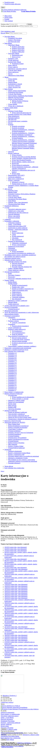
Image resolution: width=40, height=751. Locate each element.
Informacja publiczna (10, 410)
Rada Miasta (8, 43)
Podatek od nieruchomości (19, 285)
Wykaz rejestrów (17, 155)
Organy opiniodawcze (14, 327)
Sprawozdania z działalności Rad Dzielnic (20, 96)
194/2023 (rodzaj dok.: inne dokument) (15, 637)
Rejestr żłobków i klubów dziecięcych (23, 162)
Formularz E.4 (12, 370)
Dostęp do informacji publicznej (17, 412)
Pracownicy (11, 277)
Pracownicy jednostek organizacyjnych (19, 278)
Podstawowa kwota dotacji (16, 246)
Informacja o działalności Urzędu (18, 458)
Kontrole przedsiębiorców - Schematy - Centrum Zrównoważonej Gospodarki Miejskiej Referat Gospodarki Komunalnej (24, 141)
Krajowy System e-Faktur (15, 446)
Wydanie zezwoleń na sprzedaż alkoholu (24, 156)
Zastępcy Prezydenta (14, 40)
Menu (7, 33)
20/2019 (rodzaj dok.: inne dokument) (15, 547)
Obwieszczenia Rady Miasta (16, 204)
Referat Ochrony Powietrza (16, 443)
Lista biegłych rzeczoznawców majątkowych (21, 253)
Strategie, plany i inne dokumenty (18, 202)
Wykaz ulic (11, 80)
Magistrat (7, 109)
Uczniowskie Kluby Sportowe (21, 339)
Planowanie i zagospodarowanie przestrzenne (17, 348)
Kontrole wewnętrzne (18, 126)
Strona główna (8, 466)
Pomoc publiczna (17, 295)
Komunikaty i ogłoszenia (11, 221)
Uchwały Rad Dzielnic (15, 94)
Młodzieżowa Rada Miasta (16, 75)
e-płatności (7, 219)
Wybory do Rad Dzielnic (15, 99)
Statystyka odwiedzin (14, 409)
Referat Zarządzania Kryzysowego (18, 439)
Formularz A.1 (12, 353)
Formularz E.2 (12, 366)
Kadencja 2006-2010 (18, 52)
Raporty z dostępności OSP (16, 454)
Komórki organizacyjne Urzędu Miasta (19, 114)
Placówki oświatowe (18, 263)
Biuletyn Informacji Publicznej (13, 393)
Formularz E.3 (12, 368)
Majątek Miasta (12, 302)
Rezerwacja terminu (14, 217)
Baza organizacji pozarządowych (18, 336)
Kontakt (6, 19)
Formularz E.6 (12, 373)
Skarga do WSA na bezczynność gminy (20, 417)
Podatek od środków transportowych (22, 289)
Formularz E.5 (12, 371)
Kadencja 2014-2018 (18, 48)
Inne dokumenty (16, 299)
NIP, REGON (12, 119)
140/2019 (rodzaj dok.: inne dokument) (15, 586)
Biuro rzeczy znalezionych (16, 178)
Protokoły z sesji (13, 58)
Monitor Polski (12, 192)
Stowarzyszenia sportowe (19, 338)
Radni (10, 273)
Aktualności (11, 317)
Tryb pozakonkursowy (18, 333)
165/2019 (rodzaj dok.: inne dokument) (15, 589)
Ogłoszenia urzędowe (14, 223)
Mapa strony (8, 16)
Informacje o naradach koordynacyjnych (16, 349)
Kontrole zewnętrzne (18, 128)
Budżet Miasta (12, 282)
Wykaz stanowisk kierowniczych (21, 112)
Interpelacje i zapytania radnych (17, 68)
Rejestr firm (15, 163)
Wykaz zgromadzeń (18, 251)
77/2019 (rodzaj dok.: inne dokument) (15, 559)
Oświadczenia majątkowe (12, 272)
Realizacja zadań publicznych (17, 329)
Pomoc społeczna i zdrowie (16, 270)
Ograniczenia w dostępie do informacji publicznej (22, 419)
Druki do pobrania (17, 334)
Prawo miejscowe (13, 72)
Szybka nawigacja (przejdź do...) (10, 26)
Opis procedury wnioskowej (16, 414)
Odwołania (15, 238)
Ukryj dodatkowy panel (8, 31)
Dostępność (7, 449)
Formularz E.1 (12, 365)
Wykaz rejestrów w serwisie (20, 399)
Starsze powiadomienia (18, 319)
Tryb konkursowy (17, 331)
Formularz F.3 (12, 380)
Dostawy (14, 231)
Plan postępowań (17, 239)
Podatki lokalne (12, 283)
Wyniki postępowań (18, 236)
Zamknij (3, 729)
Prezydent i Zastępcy (14, 275)
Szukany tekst (5, 24)
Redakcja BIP (12, 407)
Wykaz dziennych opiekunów (20, 165)
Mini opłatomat (12, 444)
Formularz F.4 (12, 382)
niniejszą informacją (7, 747)
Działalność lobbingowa (11, 206)
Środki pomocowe (13, 304)
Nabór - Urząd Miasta (14, 224)
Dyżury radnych (13, 67)
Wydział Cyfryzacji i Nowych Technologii (20, 432)
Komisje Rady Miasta (14, 62)
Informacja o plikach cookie (16, 400)
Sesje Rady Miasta (13, 53)
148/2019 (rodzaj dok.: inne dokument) (15, 588)
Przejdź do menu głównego (12, 4)
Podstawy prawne (13, 321)
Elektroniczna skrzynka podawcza (18, 212)
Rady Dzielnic (8, 89)
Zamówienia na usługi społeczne (17, 228)
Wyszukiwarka (12, 395)
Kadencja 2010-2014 (18, 50)
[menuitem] (21, 39)
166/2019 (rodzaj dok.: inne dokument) (15, 593)
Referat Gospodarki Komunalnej (17, 427)
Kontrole (10, 124)
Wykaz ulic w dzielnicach (15, 106)
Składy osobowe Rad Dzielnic (17, 90)
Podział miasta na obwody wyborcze (22, 184)
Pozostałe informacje (14, 463)
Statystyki (11, 151)
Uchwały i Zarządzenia (19, 322)
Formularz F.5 (12, 383)
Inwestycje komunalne (11, 307)
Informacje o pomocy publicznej (17, 300)
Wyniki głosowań (13, 60)
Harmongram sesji (17, 55)
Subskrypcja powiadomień (16, 402)
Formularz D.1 (12, 363)
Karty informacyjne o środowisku (14, 351)
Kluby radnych (12, 65)
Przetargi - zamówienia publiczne (18, 229)
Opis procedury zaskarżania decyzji (18, 415)
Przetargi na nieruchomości (16, 241)
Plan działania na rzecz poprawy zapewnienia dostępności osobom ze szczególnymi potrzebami (22, 460)
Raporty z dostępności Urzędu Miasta (19, 453)
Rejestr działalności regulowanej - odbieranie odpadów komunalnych (25, 167)
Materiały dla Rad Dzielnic (16, 97)
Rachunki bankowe (14, 118)
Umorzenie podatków (18, 297)
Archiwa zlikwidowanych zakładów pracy (16, 305)
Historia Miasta (12, 82)
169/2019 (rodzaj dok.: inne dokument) (15, 594)
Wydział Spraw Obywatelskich (17, 437)
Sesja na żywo (16, 57)
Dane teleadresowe (13, 116)
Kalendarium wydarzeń (15, 84)
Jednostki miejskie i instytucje (13, 260)
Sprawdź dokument (14, 214)
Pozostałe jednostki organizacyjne (22, 267)
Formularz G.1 (12, 387)
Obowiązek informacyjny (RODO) (14, 422)
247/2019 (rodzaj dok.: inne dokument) (15, 627)
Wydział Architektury (14, 431)
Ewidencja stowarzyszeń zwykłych (22, 343)
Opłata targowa (16, 292)
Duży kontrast (8, 21)
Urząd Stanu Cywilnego (15, 429)
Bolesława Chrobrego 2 (10, 695)
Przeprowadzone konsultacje (20, 326)
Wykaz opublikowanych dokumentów (23, 397)
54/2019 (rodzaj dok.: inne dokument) (15, 549)
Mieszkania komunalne (11, 311)
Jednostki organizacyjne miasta (17, 261)
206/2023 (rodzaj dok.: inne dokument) (15, 638)
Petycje (10, 74)
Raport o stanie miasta (10, 107)
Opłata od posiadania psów (20, 290)
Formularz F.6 (12, 385)
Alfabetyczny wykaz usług (16, 211)
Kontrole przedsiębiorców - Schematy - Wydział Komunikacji (23, 130)
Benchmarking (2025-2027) (16, 175)
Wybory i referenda (14, 180)
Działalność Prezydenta (15, 38)
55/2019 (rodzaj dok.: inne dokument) (15, 550)
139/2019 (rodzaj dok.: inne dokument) (15, 584)
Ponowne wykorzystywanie (12, 421)
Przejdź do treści (9, 2)
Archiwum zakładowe (14, 177)
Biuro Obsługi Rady (14, 424)
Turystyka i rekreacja (14, 85)
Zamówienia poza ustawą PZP (17, 226)
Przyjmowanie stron (14, 41)
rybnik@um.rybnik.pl (7, 702)
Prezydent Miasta (9, 36)
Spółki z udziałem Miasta (15, 268)
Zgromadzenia (12, 250)
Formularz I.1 (12, 390)
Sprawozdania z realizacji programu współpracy (22, 346)
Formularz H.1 (12, 388)
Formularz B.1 (12, 358)
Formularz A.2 (12, 355)
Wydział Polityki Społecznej (16, 448)
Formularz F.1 (12, 377)
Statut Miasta (12, 201)
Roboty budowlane (17, 233)
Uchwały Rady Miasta (14, 70)
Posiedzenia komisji (18, 63)
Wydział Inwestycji (13, 309)
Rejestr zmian (8, 17)
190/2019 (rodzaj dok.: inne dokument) (15, 598)
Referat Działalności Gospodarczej (18, 426)
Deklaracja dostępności (15, 451)
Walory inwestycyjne (14, 87)
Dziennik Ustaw (13, 190)
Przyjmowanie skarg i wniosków (17, 121)
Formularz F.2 (12, 378)
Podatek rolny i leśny (18, 287)
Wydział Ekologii (13, 441)
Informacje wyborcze (18, 182)
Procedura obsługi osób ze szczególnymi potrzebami (23, 456)
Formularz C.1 (12, 361)
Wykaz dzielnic (12, 79)
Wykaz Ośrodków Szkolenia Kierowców (24, 158)
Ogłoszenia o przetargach (19, 243)
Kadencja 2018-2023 (18, 46)
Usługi (14, 234)
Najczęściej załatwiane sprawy (17, 209)
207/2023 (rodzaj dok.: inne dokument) (15, 640)
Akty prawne (8, 189)
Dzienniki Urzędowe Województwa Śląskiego (21, 194)
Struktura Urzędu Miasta (15, 111)
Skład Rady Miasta (13, 45)
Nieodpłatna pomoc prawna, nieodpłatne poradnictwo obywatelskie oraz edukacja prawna (20, 255)
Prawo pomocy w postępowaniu (13, 392)
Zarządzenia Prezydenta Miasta (17, 199)
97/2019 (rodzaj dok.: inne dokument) (15, 567)
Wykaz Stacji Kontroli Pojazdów (21, 160)
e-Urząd (6, 207)
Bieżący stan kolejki (14, 216)
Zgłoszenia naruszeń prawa (12, 258)
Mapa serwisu (12, 405)
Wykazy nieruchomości (19, 245)
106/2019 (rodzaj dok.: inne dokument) (15, 591)
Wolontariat (11, 248)
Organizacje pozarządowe (12, 316)
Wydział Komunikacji (14, 434)
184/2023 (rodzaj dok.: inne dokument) (15, 635)
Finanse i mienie (9, 280)
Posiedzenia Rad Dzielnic (15, 92)
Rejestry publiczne (13, 153)
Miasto (6, 77)
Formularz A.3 (12, 356)
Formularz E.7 (12, 375)
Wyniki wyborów (17, 102)
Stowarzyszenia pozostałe (19, 341)
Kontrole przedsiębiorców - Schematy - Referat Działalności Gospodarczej (23, 133)
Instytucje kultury (17, 265)
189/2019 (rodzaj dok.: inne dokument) (15, 596)
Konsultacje (11, 324)
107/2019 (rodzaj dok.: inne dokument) (15, 569)
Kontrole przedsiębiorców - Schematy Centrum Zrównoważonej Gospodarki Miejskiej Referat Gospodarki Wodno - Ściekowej (23, 147)
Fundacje (14, 344)
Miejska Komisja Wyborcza (20, 101)
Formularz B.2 (12, 360)
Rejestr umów (16, 173)
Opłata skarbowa (17, 294)
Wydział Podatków (13, 436)
